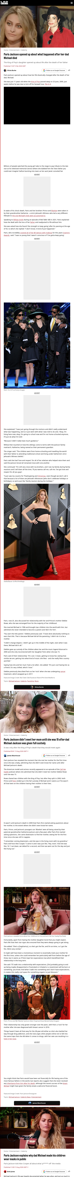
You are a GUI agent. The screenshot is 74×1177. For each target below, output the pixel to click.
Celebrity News (25, 1097)
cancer (62, 671)
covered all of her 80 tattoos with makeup (36, 233)
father (32, 222)
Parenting (30, 681)
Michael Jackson (14, 681)
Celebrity (24, 50)
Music (37, 681)
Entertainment (14, 50)
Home (6, 50)
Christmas (42, 476)
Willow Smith (18, 220)
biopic (65, 1083)
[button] (69, 70)
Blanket (54, 211)
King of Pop (35, 81)
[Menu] (71, 3)
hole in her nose (10, 1039)
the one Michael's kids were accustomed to (28, 216)
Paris (14, 781)
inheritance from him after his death (21, 1083)
